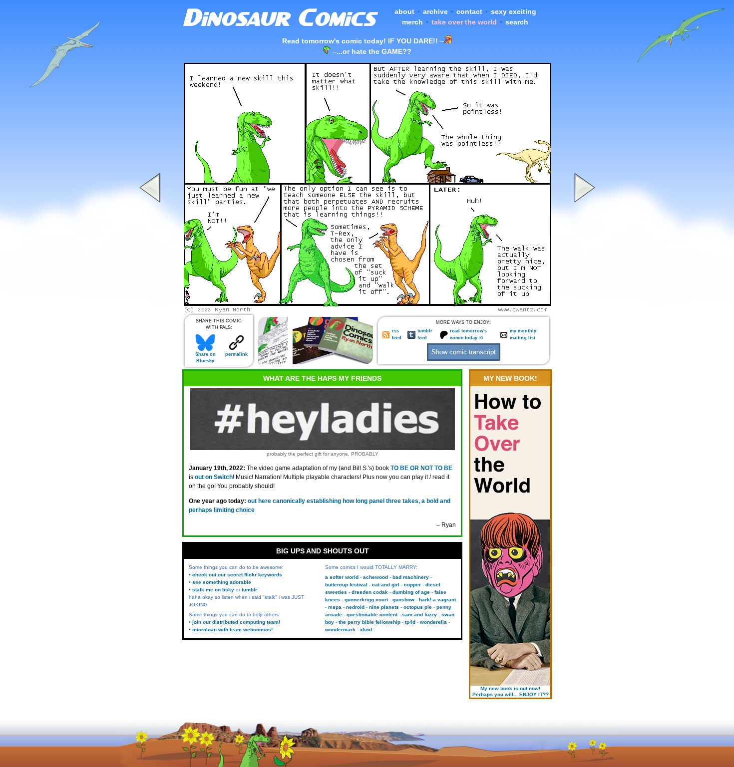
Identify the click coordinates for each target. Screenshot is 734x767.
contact (469, 11)
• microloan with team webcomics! (231, 629)
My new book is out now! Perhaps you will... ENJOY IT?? (510, 691)
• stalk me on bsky (211, 589)
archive (435, 11)
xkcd (366, 629)
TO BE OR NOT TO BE (421, 468)
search (516, 22)
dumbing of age (411, 592)
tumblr (249, 589)
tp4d (410, 622)
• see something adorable (220, 582)
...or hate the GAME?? (374, 51)
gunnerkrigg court (366, 599)
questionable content (372, 614)
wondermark (340, 629)
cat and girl (385, 584)
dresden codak (370, 592)
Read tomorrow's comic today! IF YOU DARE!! (360, 41)
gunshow (403, 599)
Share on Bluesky (205, 357)
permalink (236, 354)
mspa (335, 607)
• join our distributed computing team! (234, 622)
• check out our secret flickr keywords (235, 574)
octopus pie (417, 607)
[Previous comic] (151, 310)
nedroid (355, 607)
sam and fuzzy (419, 614)
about (404, 11)
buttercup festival (346, 584)
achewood (375, 577)
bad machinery (410, 577)
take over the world (464, 22)
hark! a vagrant (437, 599)
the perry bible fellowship (369, 622)
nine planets (384, 607)
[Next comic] (583, 310)
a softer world (342, 577)
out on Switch (214, 477)
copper (412, 584)
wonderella (433, 622)
